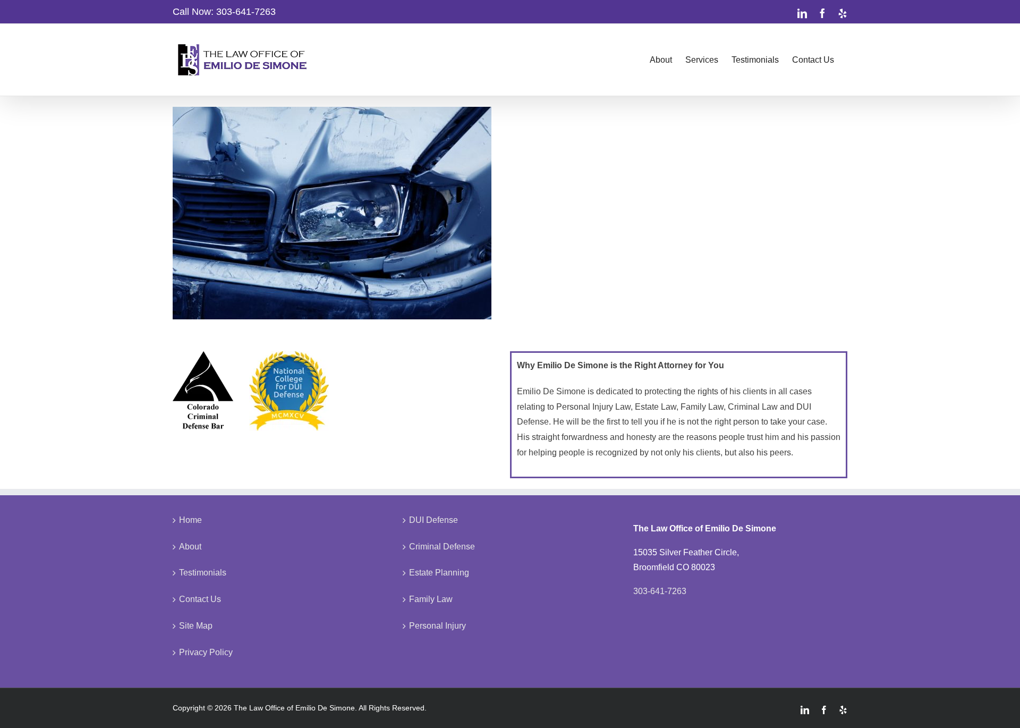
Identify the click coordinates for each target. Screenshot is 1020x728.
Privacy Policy (206, 652)
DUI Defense (433, 519)
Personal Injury (437, 625)
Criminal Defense (442, 546)
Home (190, 519)
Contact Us (200, 599)
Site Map (195, 625)
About (190, 546)
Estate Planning (439, 572)
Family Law (431, 599)
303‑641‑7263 (246, 11)
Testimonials (202, 572)
